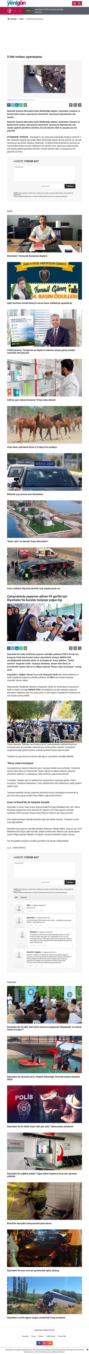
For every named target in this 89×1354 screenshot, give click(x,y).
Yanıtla (30, 911)
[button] (71, 105)
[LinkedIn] (17, 105)
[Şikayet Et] (72, 910)
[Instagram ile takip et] (44, 1343)
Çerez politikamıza (53, 1352)
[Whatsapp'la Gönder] (21, 105)
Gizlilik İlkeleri (50, 1336)
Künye (33, 1336)
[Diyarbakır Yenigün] (16, 3)
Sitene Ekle (62, 1336)
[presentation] (15, 10)
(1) (42, 925)
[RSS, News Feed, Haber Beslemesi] (50, 1343)
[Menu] (74, 3)
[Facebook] (9, 105)
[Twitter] (13, 105)
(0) (37, 911)
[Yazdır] (25, 105)
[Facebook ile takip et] (39, 1343)
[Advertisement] (44, 38)
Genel (21, 19)
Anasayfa (13, 19)
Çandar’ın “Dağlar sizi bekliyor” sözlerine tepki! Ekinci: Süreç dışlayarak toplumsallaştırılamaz (47, 10)
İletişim (41, 1336)
